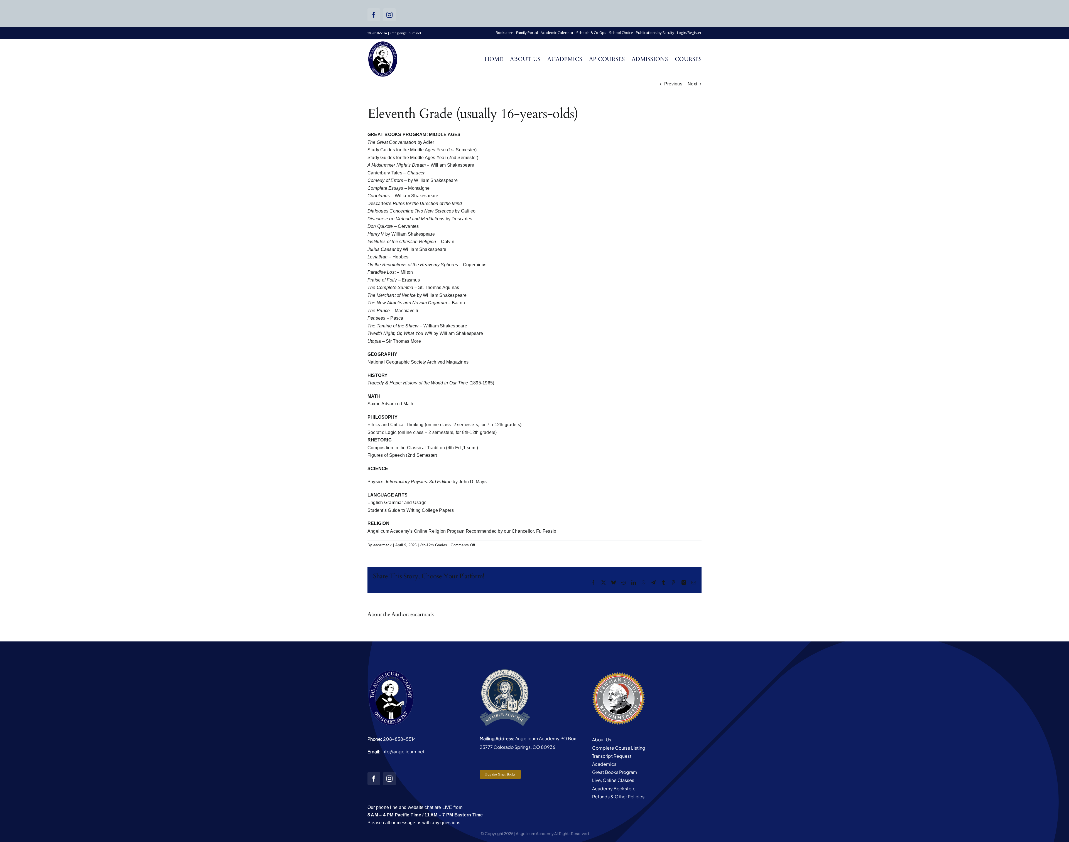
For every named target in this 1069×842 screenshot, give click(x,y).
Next (692, 84)
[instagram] (389, 14)
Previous (673, 84)
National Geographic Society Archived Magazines (418, 362)
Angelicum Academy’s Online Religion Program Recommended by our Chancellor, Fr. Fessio (461, 531)
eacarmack (382, 545)
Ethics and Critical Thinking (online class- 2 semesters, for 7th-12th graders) (444, 424)
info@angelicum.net (403, 751)
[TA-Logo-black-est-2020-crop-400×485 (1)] (382, 42)
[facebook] (373, 14)
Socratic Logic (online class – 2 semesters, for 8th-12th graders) (432, 432)
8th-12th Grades (433, 545)
